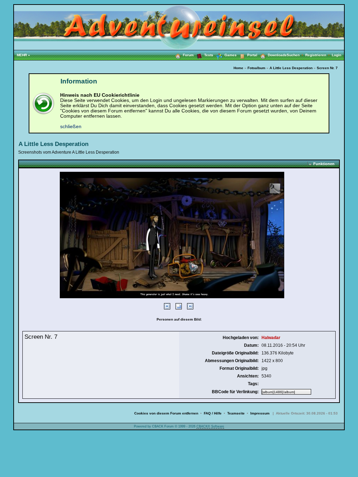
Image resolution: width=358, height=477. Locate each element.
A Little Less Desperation (291, 68)
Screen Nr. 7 (327, 68)
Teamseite (236, 413)
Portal (252, 55)
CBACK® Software (210, 426)
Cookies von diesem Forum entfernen (166, 413)
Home (238, 68)
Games (230, 55)
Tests (208, 55)
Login (336, 55)
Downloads (277, 55)
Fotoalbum (256, 68)
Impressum (260, 413)
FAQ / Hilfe (213, 413)
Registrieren (318, 55)
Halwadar (271, 337)
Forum (188, 55)
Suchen (296, 55)
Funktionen (324, 164)
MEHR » (23, 55)
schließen (70, 126)
